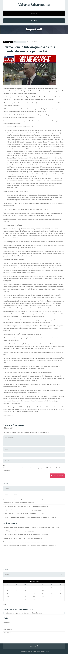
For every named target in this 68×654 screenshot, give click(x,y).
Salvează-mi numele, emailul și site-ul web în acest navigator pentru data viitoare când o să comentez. (31, 469)
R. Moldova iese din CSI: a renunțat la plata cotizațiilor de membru (21, 506)
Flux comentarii (7, 629)
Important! (34, 13)
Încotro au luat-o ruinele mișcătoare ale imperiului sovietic (19, 513)
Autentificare (6, 622)
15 (25, 593)
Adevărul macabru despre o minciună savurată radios (17, 510)
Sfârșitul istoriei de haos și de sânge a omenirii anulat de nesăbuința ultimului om (25, 517)
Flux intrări (6, 626)
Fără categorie (8, 42)
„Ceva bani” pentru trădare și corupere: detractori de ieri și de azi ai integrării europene (26, 499)
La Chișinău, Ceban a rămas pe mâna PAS (14, 502)
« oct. (5, 604)
